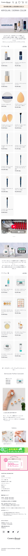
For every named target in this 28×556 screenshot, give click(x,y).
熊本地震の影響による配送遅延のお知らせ (14, 6)
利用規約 (3, 487)
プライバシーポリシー (5, 483)
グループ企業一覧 (4, 479)
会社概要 (3, 476)
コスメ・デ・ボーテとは (5, 477)
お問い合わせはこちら (5, 490)
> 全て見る (24, 46)
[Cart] (22, 2)
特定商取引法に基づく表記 (6, 481)
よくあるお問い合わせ (5, 488)
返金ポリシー (3, 485)
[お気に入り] (19, 2)
